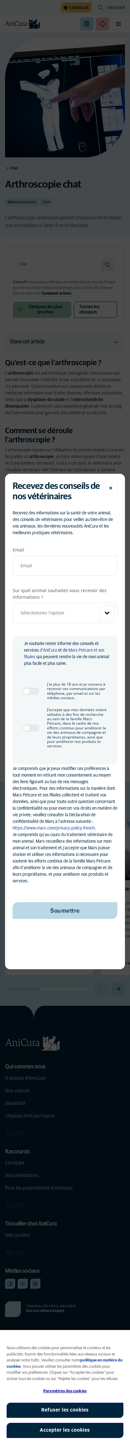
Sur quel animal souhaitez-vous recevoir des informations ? (60, 593)
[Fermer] (110, 488)
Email (18, 550)
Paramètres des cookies (65, 1391)
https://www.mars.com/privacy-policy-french (54, 828)
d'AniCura (48, 650)
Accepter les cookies (65, 1430)
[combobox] (65, 613)
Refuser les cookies (65, 1409)
